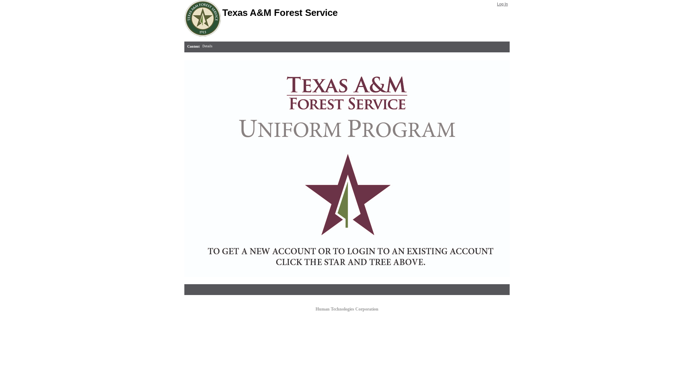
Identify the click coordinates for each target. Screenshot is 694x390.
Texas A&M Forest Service (280, 12)
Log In (502, 4)
